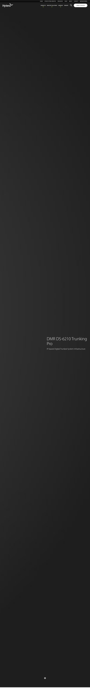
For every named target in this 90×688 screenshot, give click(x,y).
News (66, 1)
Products (43, 5)
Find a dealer (80, 5)
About (70, 1)
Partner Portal (83, 1)
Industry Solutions (52, 5)
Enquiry (66, 5)
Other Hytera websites (50, 1)
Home (41, 1)
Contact (76, 1)
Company (60, 5)
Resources (60, 1)
